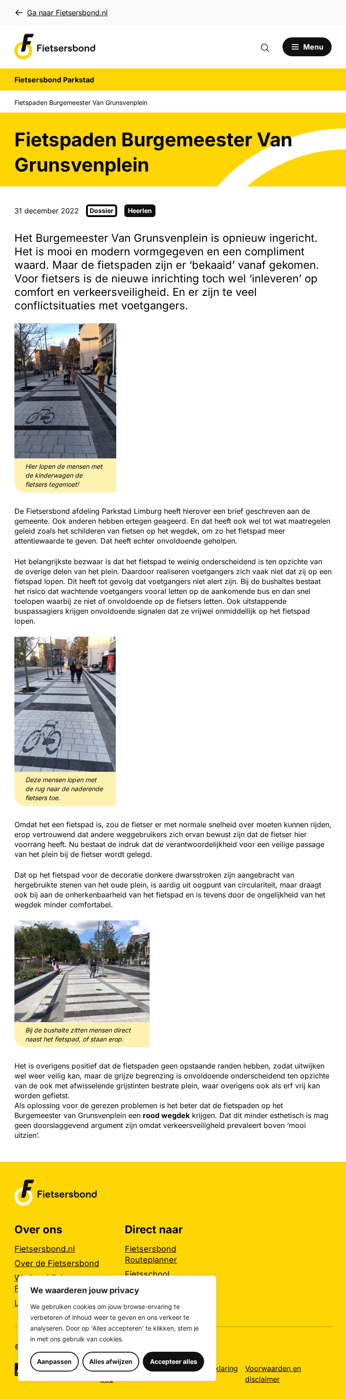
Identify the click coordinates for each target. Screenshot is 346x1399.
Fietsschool (147, 1274)
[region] (117, 1328)
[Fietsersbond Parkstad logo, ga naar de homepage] (55, 46)
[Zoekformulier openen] (269, 46)
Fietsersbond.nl (44, 1249)
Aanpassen (54, 1361)
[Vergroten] (104, 335)
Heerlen (140, 210)
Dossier (102, 210)
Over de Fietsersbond (56, 1263)
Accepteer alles (173, 1361)
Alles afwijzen (110, 1361)
